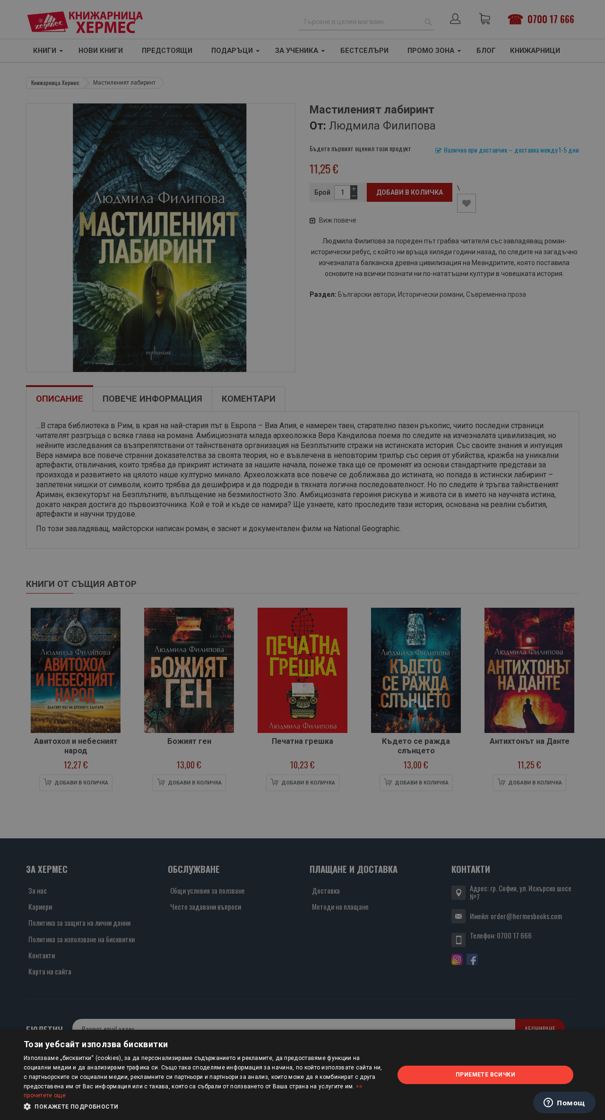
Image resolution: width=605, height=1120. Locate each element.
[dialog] (302, 1075)
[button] (203, 1107)
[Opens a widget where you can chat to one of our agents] (564, 1103)
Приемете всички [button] (485, 1074)
